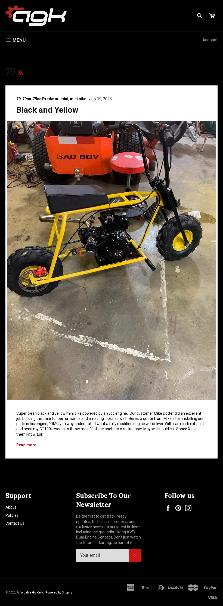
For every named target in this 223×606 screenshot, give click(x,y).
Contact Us (14, 523)
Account (210, 39)
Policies (11, 515)
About (10, 507)
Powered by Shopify (58, 592)
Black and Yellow (47, 110)
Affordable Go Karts (30, 592)
